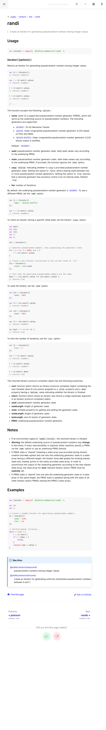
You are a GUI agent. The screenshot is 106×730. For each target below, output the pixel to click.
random (22, 16)
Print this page (17, 594)
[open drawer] (4, 4)
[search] (77, 4)
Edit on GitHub (84, 594)
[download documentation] (102, 4)
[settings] (93, 4)
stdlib (13, 17)
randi (37, 16)
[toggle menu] (85, 4)
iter (30, 16)
